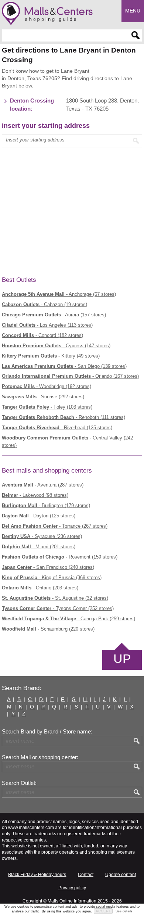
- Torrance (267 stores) (54, 526)
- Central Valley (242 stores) (67, 441)
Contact (85, 874)
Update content (120, 874)
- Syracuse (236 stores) (42, 536)
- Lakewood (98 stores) (35, 495)
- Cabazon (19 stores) (44, 304)
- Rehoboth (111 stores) (63, 417)
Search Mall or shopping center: (40, 757)
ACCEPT (103, 911)
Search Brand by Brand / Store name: (47, 732)
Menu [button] (132, 11)
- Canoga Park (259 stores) (68, 618)
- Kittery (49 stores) (51, 356)
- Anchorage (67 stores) (59, 294)
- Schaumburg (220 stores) (48, 629)
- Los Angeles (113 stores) (47, 325)
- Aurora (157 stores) (54, 314)
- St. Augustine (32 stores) (55, 598)
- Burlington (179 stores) (46, 505)
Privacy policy (72, 887)
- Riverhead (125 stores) (57, 427)
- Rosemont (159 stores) (59, 557)
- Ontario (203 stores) (40, 588)
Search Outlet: (19, 783)
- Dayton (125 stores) (38, 515)
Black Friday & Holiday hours (37, 874)
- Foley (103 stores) (47, 407)
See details (124, 911)
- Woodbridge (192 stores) (46, 386)
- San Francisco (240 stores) (48, 567)
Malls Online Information (72, 901)
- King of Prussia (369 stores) (52, 577)
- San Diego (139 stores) (64, 366)
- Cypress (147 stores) (56, 345)
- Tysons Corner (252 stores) (58, 608)
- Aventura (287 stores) (42, 485)
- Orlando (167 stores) (70, 376)
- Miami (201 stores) (38, 546)
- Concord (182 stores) (42, 335)
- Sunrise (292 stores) (43, 396)
